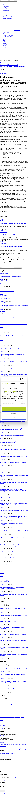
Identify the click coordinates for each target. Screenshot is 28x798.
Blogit (4, 7)
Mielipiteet (5, 8)
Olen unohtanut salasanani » (6, 793)
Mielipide (2, 671)
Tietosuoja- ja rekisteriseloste (7, 753)
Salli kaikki (14, 409)
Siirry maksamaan (6, 780)
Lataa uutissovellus (7, 18)
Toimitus (5, 15)
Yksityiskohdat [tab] (14, 383)
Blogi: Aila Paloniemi (5, 72)
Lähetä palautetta (22, 744)
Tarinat (4, 11)
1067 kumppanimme (10, 391)
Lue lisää (2, 70)
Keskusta (5, 4)
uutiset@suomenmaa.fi (5, 735)
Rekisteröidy (14, 777)
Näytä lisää (2, 311)
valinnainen (2, 795)
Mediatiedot (6, 14)
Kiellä (14, 417)
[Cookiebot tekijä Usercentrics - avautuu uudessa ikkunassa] (20, 379)
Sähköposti (2, 782)
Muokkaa (13, 413)
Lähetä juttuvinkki (13, 744)
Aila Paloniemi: (3, 73)
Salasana (2, 786)
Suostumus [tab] (5, 383)
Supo (1, 62)
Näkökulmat (6, 6)
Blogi (1, 219)
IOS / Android (17, 30)
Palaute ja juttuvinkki (8, 16)
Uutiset (4, 3)
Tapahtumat (6, 10)
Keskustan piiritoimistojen (20, 749)
